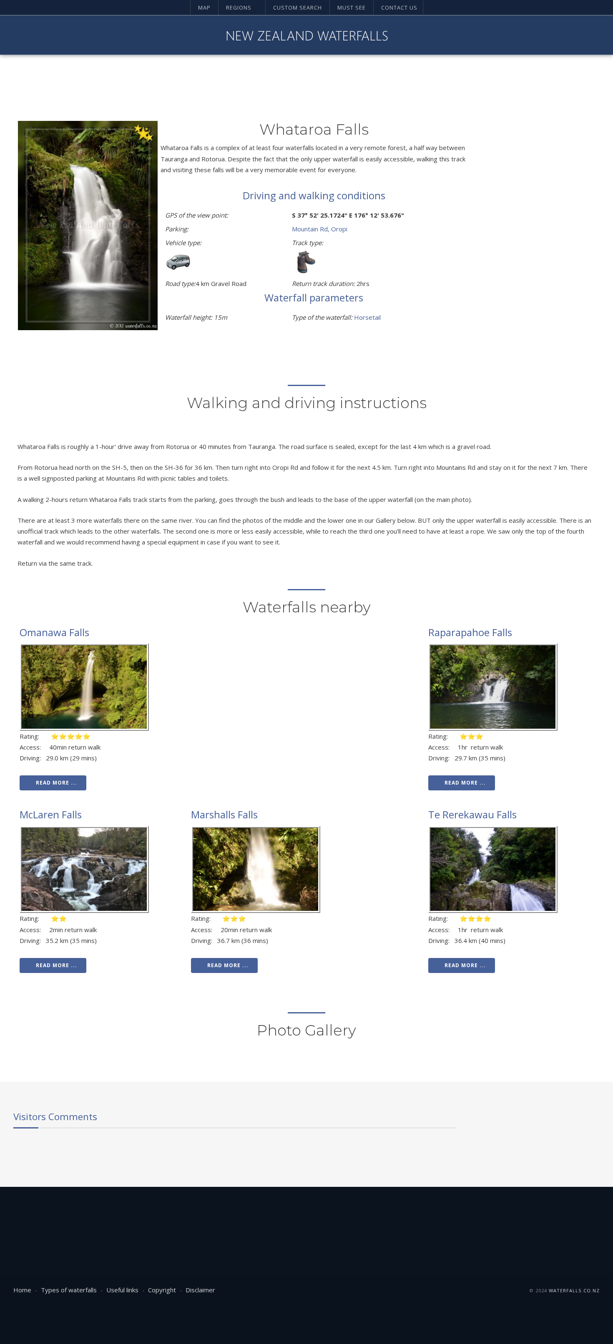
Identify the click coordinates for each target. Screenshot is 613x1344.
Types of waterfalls (69, 1290)
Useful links (122, 1290)
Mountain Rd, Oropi (319, 229)
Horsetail (367, 317)
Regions (238, 7)
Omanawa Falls (54, 632)
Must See (351, 7)
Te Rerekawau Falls (472, 814)
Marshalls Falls (224, 814)
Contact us (399, 7)
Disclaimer (200, 1290)
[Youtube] (550, 35)
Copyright (162, 1290)
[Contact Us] (592, 35)
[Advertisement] (532, 246)
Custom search (297, 7)
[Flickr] (578, 35)
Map (204, 7)
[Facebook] (536, 35)
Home (22, 1290)
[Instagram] (564, 35)
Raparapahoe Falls (470, 632)
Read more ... (56, 782)
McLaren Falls (51, 814)
